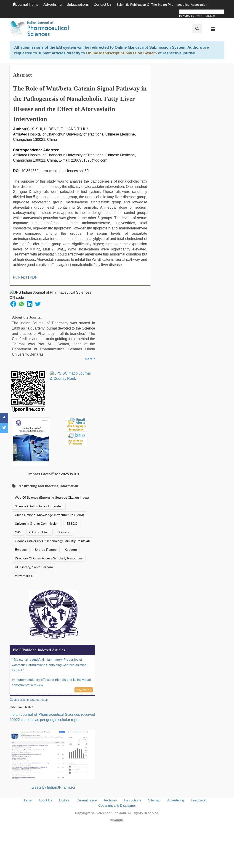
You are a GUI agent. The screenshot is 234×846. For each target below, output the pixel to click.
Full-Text (20, 277)
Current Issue (87, 800)
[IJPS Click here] (52, 754)
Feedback (198, 800)
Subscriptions (77, 4)
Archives (110, 800)
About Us (45, 800)
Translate (209, 15)
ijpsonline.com (114, 813)
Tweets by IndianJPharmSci (52, 787)
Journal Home (27, 4)
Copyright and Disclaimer (117, 805)
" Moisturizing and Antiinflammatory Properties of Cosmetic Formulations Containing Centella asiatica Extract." (49, 665)
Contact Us (102, 4)
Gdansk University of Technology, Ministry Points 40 (52, 541)
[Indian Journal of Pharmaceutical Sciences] (39, 29)
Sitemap (154, 800)
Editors (64, 800)
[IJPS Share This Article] (13, 304)
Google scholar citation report (29, 699)
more (89, 359)
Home (27, 800)
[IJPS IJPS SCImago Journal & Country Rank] (70, 376)
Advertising (52, 4)
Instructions (132, 800)
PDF (33, 277)
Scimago (64, 532)
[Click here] (117, 820)
